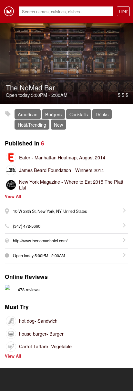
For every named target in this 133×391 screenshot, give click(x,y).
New (58, 124)
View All (13, 196)
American (27, 114)
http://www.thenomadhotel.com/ (40, 241)
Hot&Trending (32, 124)
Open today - (39, 256)
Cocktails (78, 114)
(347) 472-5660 (26, 226)
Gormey (9, 11)
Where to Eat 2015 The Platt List (71, 184)
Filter (123, 11)
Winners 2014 (61, 170)
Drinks (102, 114)
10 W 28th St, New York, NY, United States (50, 211)
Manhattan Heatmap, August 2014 (62, 157)
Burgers (53, 114)
